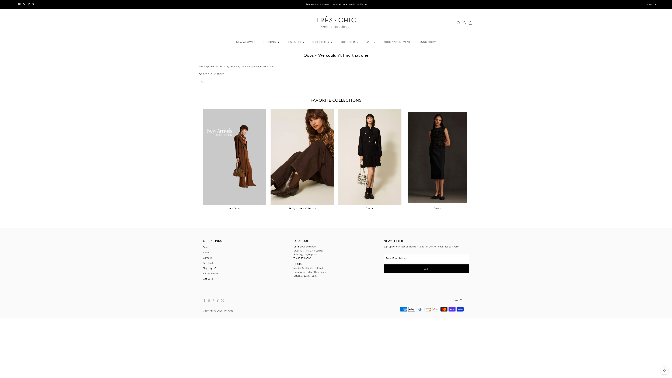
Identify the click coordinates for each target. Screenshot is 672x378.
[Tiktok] (28, 4)
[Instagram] (20, 4)
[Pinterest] (24, 4)
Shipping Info (210, 268)
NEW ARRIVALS (245, 41)
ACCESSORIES (321, 41)
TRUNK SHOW (427, 41)
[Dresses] (369, 156)
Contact (207, 257)
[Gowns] (437, 156)
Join (426, 268)
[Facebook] (15, 4)
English (650, 4)
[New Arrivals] (234, 156)
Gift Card (208, 278)
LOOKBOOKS (348, 41)
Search (206, 247)
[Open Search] (458, 22)
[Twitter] (33, 4)
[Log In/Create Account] (464, 22)
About (206, 252)
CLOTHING (269, 41)
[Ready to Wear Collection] (302, 156)
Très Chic (228, 310)
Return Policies (211, 273)
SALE (369, 41)
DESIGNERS (294, 41)
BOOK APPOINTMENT (396, 41)
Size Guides (209, 262)
